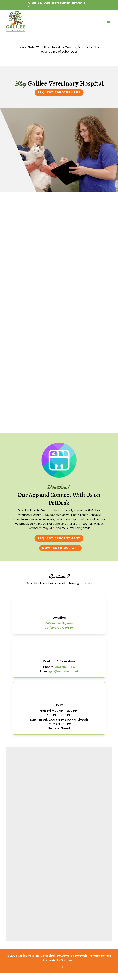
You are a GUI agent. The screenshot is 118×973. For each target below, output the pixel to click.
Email (16, 775)
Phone (16, 788)
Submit (19, 845)
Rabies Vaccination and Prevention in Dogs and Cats (57, 384)
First (14, 769)
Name (16, 759)
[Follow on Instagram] (62, 967)
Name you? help (22, 826)
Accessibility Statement (59, 960)
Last (63, 769)
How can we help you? (27, 800)
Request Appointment (59, 92)
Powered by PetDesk (72, 955)
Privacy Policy (99, 955)
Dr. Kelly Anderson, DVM (36, 283)
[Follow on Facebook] (55, 967)
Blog (75, 283)
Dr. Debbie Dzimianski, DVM (39, 391)
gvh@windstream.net (63, 671)
